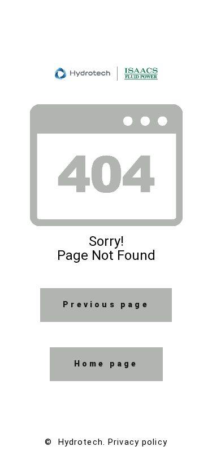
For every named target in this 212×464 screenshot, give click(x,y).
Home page (106, 363)
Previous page (106, 304)
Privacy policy (137, 442)
